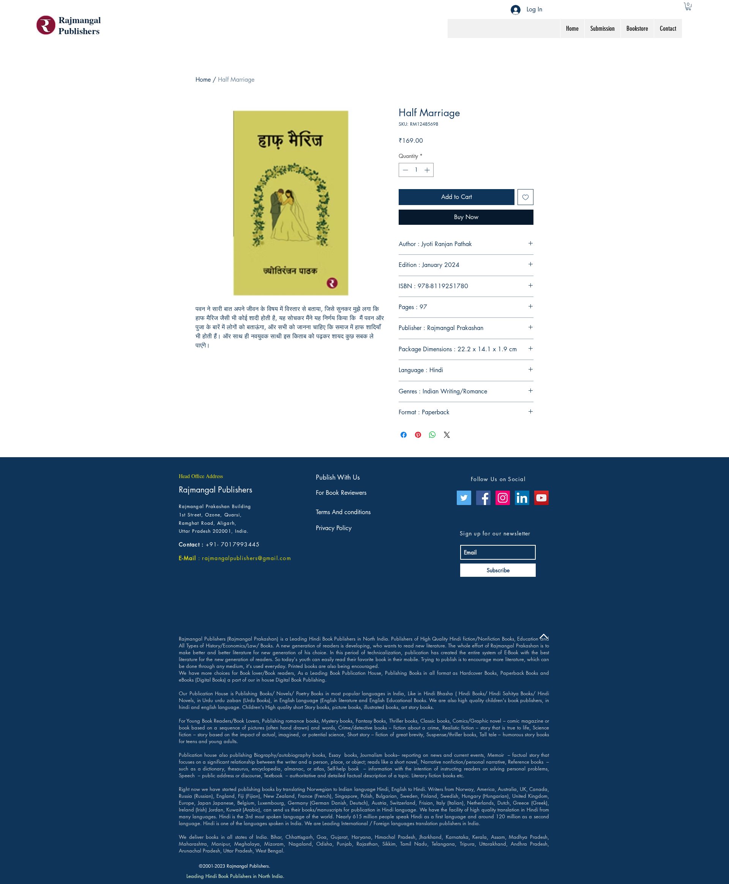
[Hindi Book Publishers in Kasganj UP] (522, 498)
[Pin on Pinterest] (418, 434)
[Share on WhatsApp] (432, 434)
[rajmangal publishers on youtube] (541, 498)
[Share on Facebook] (403, 434)
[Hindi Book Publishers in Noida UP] (502, 498)
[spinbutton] (416, 170)
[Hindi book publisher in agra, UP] (464, 498)
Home (203, 80)
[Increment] (427, 170)
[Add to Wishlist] (525, 197)
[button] (688, 6)
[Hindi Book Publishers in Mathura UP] (483, 498)
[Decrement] (404, 170)
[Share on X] (446, 434)
